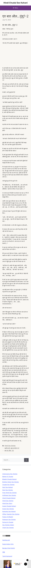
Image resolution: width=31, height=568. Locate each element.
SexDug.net (6, 540)
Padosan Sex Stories (9, 519)
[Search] (26, 460)
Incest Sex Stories (8, 509)
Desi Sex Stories (7, 490)
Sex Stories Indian (8, 525)
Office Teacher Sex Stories (10, 514)
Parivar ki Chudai (7, 522)
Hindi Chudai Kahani (8, 498)
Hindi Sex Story (7, 503)
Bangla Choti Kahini (8, 548)
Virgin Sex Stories (8, 527)
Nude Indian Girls (8, 544)
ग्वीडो (3, 552)
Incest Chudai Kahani (9, 506)
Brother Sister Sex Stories (10, 482)
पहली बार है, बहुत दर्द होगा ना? (12, 448)
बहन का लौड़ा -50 (9, 450)
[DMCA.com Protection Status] (6, 536)
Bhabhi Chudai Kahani (9, 479)
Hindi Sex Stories (10, 445)
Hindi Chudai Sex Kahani (15, 3)
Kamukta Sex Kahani (9, 511)
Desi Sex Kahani (7, 487)
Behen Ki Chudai (7, 476)
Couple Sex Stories (8, 484)
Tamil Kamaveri (7, 556)
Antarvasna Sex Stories (9, 474)
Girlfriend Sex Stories (9, 495)
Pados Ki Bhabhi (7, 517)
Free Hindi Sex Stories (9, 492)
